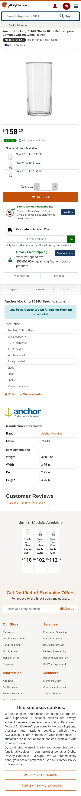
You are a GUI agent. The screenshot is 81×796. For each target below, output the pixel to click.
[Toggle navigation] (76, 6)
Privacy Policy (66, 760)
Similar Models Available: (21, 148)
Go (71, 239)
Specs (14, 289)
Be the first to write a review (28, 502)
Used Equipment (12, 644)
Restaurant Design (53, 644)
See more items (65, 253)
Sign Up (68, 608)
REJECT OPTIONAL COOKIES (40, 785)
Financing (59, 276)
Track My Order (52, 693)
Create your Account (55, 687)
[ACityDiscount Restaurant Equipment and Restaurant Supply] (15, 5)
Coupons (8, 663)
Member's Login (52, 680)
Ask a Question (22, 276)
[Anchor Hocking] (23, 412)
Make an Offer (11, 657)
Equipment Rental (53, 638)
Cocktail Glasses (18, 25)
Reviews (40, 289)
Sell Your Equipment (54, 663)
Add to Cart (42, 197)
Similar (66, 289)
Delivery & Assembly (54, 651)
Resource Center (12, 693)
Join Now (68, 212)
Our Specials (10, 651)
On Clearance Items (14, 638)
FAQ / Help (9, 699)
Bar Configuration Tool (55, 657)
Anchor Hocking (14, 40)
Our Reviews (10, 687)
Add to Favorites (16, 45)
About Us (8, 680)
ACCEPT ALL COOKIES (40, 774)
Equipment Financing (55, 632)
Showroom (9, 632)
